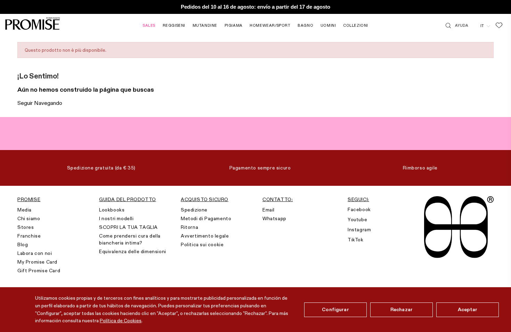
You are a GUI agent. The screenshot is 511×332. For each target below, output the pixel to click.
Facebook (359, 209)
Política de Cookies (120, 320)
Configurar (335, 309)
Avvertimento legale (205, 236)
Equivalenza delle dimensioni (132, 251)
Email (268, 210)
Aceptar (468, 309)
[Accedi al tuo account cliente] (474, 25)
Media (24, 210)
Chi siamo (28, 218)
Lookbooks (111, 210)
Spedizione (194, 210)
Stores (25, 227)
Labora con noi (34, 253)
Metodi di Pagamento (206, 218)
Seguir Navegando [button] (39, 103)
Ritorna (189, 227)
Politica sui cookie (202, 244)
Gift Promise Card (38, 270)
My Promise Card (37, 262)
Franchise (29, 236)
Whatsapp (274, 218)
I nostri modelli (116, 218)
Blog (22, 244)
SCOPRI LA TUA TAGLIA (128, 227)
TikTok (356, 239)
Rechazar (401, 309)
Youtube (357, 219)
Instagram (359, 229)
